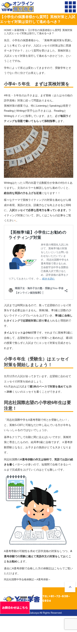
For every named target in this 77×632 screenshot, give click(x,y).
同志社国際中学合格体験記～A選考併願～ (27, 579)
